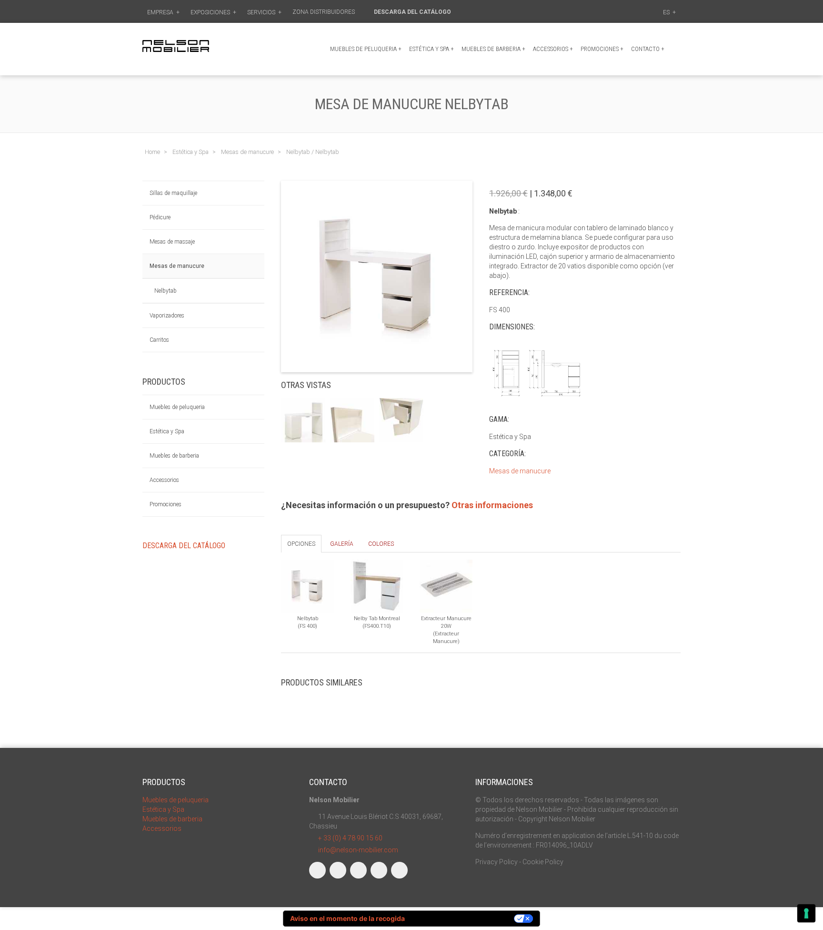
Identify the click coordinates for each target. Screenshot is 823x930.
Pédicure (160, 217)
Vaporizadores (167, 315)
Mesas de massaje (172, 241)
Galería (341, 544)
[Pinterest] (399, 870)
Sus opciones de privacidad (464, 918)
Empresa (163, 12)
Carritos (159, 340)
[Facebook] (317, 870)
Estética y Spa (431, 48)
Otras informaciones (492, 505)
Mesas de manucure (177, 266)
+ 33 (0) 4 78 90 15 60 (350, 838)
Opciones (301, 544)
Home (152, 151)
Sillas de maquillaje (173, 193)
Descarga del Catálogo (413, 12)
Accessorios (553, 48)
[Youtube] (379, 870)
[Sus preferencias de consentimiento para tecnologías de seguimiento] (806, 913)
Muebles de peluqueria (365, 48)
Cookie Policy (542, 862)
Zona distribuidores (324, 12)
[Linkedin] (358, 870)
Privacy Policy (496, 862)
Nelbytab (165, 290)
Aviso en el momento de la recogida (347, 918)
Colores (381, 544)
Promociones (165, 504)
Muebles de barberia (493, 48)
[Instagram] (338, 870)
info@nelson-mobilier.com (358, 850)
